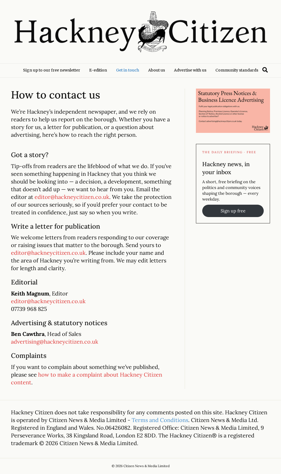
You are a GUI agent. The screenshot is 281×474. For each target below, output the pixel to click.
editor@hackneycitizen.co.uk (72, 196)
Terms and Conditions (160, 420)
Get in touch (127, 70)
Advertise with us (190, 70)
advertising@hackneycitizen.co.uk (54, 341)
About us (156, 70)
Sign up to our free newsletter (51, 70)
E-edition (98, 70)
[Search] (265, 70)
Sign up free (233, 210)
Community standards (236, 70)
